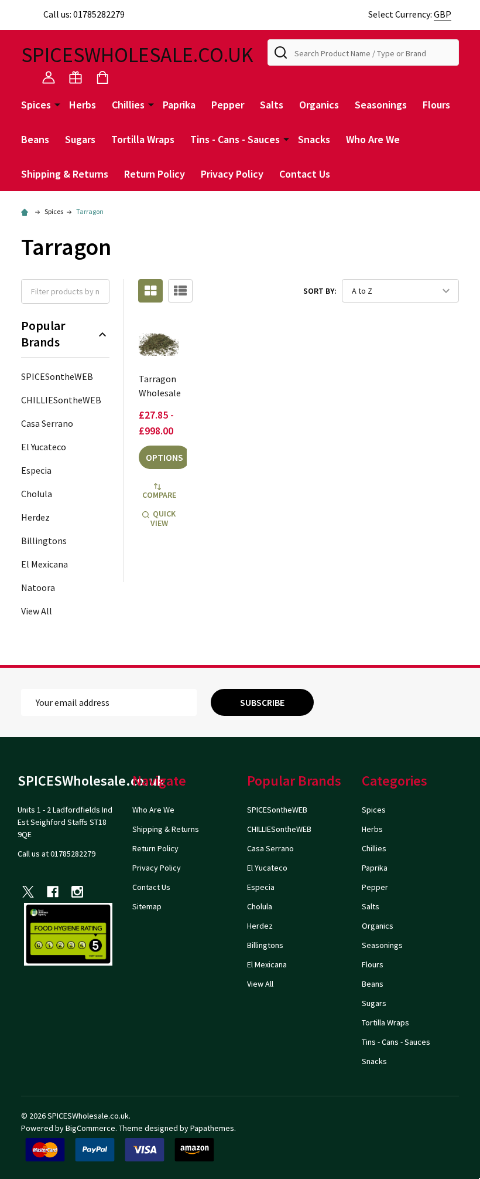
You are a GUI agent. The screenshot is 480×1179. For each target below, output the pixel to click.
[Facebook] (52, 891)
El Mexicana (44, 564)
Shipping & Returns (64, 174)
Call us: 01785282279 (84, 14)
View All (36, 611)
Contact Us (304, 174)
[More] (57, 103)
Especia (36, 470)
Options (164, 457)
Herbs (82, 104)
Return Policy (154, 174)
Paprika (179, 104)
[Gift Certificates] (75, 77)
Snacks (314, 139)
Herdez (35, 517)
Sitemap (147, 906)
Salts (271, 104)
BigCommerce (90, 1128)
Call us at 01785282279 (56, 853)
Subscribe (262, 702)
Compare (159, 495)
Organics (319, 104)
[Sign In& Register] (48, 77)
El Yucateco (43, 447)
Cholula (36, 494)
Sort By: (320, 291)
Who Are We (373, 139)
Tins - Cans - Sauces (235, 139)
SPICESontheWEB (57, 376)
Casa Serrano (47, 423)
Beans (35, 139)
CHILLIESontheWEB (61, 400)
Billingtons (44, 540)
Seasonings (381, 104)
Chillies (128, 104)
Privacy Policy (232, 174)
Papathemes (212, 1128)
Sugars (80, 139)
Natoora (38, 587)
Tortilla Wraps (142, 139)
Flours (436, 104)
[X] (28, 891)
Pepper (227, 104)
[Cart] (102, 77)
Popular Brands (43, 334)
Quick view (163, 518)
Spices (36, 104)
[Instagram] (77, 891)
